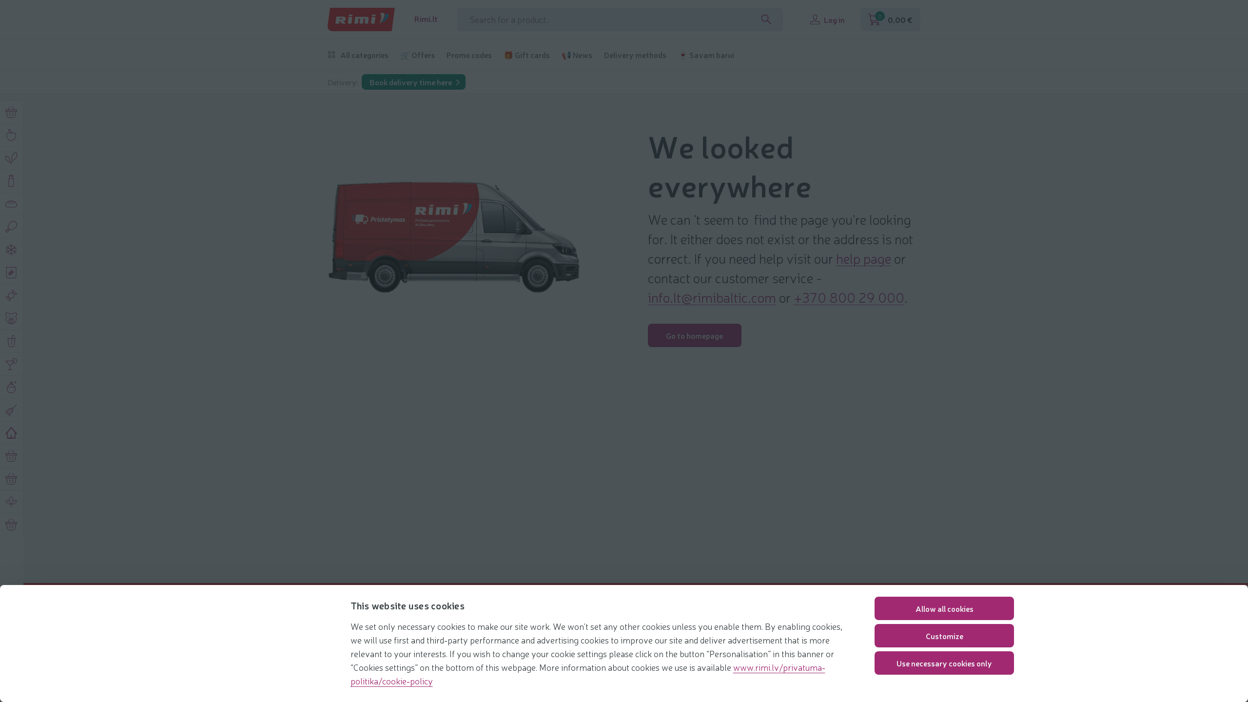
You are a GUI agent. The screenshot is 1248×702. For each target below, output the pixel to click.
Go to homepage (694, 335)
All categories (364, 55)
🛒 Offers (417, 55)
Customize (944, 635)
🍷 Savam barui (706, 55)
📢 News (577, 55)
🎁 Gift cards (527, 55)
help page (863, 258)
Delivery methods (635, 55)
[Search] (766, 19)
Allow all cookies (945, 608)
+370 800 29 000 (849, 297)
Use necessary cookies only (944, 663)
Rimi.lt (426, 19)
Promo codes (469, 55)
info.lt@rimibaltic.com (712, 297)
